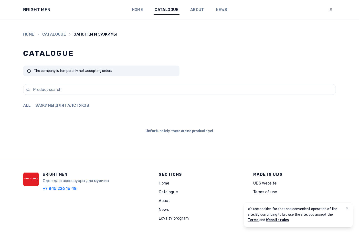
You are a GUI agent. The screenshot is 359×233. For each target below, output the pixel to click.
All (27, 105)
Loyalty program (174, 218)
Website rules (277, 220)
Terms (253, 220)
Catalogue (167, 9)
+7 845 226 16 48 (60, 188)
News (221, 9)
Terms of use (265, 192)
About (197, 9)
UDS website (264, 183)
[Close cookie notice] (347, 208)
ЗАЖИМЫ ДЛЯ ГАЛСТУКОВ (62, 105)
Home (137, 9)
